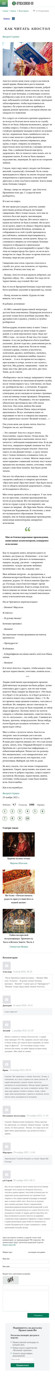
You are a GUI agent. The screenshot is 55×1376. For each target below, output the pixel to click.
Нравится (6, 18)
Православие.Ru (9, 1244)
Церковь (13, 11)
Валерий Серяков (11, 36)
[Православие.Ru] (22, 3)
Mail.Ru (25, 1252)
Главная (5, 11)
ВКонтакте (15, 1252)
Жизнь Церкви (24, 11)
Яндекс (20, 1252)
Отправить (38, 1315)
